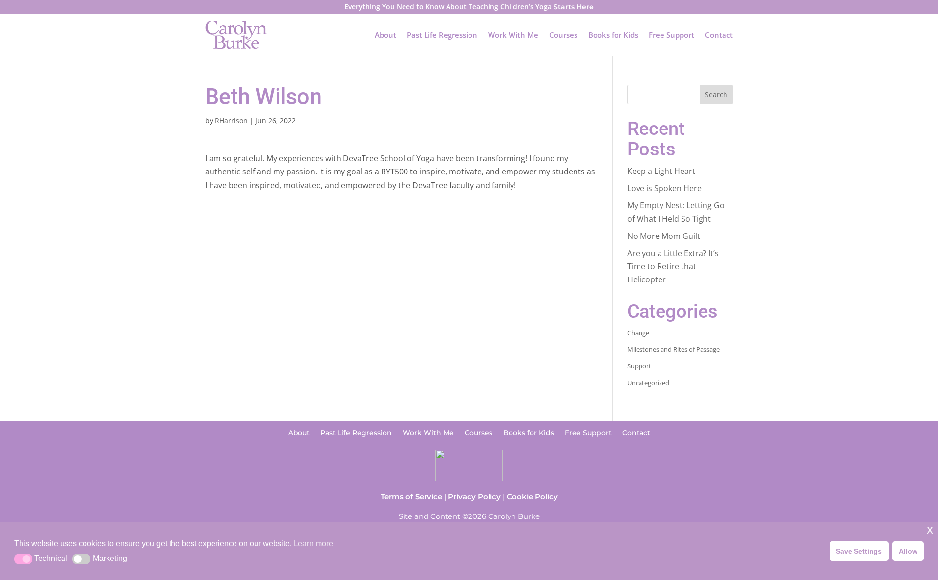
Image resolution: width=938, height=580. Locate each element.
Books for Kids (613, 35)
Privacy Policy (474, 496)
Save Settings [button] (859, 551)
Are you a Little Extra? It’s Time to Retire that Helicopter (673, 266)
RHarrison (231, 120)
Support (639, 366)
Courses (563, 35)
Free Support (671, 35)
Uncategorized (648, 382)
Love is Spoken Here (664, 188)
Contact (719, 35)
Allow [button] (908, 551)
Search (716, 94)
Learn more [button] (313, 543)
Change (638, 332)
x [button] (930, 529)
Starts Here (574, 6)
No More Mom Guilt (663, 236)
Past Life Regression (442, 35)
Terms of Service (411, 496)
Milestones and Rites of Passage (673, 349)
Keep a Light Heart (661, 171)
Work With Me (513, 35)
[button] (23, 559)
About (385, 35)
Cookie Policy (532, 496)
